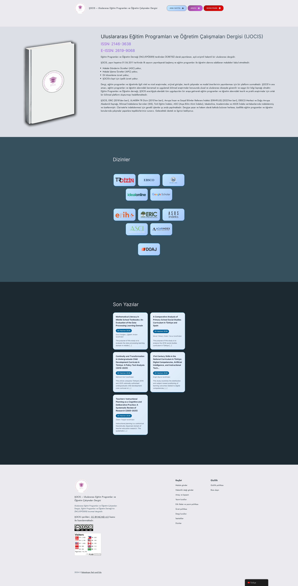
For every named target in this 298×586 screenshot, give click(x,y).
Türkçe (253, 582)
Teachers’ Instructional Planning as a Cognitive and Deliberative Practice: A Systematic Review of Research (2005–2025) (129, 405)
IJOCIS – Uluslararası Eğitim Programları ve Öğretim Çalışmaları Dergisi (123, 8)
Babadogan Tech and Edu (91, 572)
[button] (176, 8)
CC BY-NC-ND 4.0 (100, 517)
